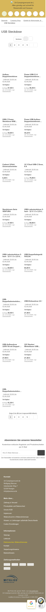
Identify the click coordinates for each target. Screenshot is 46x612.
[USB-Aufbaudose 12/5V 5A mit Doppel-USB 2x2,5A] (12, 332)
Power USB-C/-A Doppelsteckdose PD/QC (31, 75)
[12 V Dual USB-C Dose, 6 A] (34, 152)
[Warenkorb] (29, 13)
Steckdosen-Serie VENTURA (9, 210)
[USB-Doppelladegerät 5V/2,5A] (34, 242)
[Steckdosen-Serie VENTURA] (12, 197)
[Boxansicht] (26, 39)
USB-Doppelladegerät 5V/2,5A (33, 255)
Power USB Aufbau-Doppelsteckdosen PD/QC (32, 120)
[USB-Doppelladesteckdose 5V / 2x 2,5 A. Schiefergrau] (12, 376)
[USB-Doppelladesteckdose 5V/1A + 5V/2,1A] (12, 287)
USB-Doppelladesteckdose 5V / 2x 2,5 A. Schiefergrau (11, 390)
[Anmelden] (16, 13)
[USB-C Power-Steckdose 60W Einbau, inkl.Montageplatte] (12, 107)
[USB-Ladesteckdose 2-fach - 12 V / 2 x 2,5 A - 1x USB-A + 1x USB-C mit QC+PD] (34, 197)
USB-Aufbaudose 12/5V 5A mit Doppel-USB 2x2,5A (11, 345)
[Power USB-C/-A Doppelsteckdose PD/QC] (34, 62)
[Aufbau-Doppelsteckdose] (12, 62)
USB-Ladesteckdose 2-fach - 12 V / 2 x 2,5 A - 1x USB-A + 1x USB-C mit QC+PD (33, 210)
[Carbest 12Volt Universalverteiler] (12, 152)
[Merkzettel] (22, 13)
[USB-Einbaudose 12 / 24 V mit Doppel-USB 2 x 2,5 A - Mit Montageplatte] (34, 287)
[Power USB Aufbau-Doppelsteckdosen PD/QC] (34, 107)
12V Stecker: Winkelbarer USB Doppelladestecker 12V (34, 345)
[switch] (41, 606)
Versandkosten (6, 91)
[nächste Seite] (31, 45)
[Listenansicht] (30, 39)
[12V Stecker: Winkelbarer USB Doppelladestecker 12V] (34, 332)
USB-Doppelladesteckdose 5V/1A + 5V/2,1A (11, 300)
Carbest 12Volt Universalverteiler (9, 165)
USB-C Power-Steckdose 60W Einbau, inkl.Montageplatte (10, 120)
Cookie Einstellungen (11, 524)
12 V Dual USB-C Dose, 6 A (33, 165)
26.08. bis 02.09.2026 (9, 125)
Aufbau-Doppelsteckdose (9, 75)
